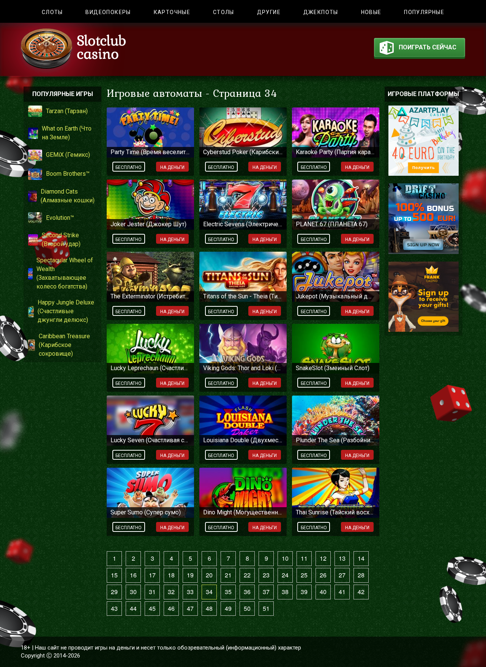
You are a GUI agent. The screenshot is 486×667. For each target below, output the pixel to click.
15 (114, 575)
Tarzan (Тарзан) (67, 111)
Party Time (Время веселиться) (150, 152)
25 (304, 575)
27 (342, 575)
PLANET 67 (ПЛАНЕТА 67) (332, 224)
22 (247, 575)
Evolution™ (60, 217)
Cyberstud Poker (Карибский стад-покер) (243, 152)
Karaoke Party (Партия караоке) (336, 152)
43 (114, 608)
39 (304, 591)
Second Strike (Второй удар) (61, 240)
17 (152, 575)
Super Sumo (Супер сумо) (145, 512)
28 (361, 575)
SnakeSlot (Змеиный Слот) (332, 368)
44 (133, 608)
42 (361, 591)
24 (285, 575)
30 (133, 591)
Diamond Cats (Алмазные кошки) (68, 196)
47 (190, 608)
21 (228, 575)
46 (171, 608)
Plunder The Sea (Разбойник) (336, 440)
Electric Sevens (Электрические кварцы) (243, 224)
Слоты (52, 12)
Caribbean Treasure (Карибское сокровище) (64, 345)
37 (266, 591)
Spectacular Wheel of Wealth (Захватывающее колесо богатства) (64, 273)
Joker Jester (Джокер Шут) (148, 224)
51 (266, 608)
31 (152, 591)
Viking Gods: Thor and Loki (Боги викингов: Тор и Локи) (243, 368)
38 (285, 591)
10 (285, 558)
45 (152, 608)
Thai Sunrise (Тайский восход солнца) (336, 512)
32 (171, 591)
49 (228, 608)
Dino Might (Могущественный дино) (243, 512)
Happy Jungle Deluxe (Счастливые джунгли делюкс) (66, 311)
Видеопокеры (108, 12)
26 (323, 575)
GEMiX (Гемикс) (68, 154)
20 (209, 575)
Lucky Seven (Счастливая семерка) (150, 440)
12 (323, 558)
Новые (371, 12)
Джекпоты (320, 12)
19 (190, 575)
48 (209, 608)
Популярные (424, 12)
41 (342, 591)
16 (133, 575)
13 (342, 558)
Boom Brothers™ (68, 173)
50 (247, 608)
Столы (223, 12)
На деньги (172, 167)
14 (361, 558)
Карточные (172, 12)
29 (114, 591)
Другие (269, 12)
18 (171, 575)
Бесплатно (128, 167)
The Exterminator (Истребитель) (150, 296)
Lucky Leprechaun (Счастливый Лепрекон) (150, 368)
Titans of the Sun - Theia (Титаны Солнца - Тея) (243, 296)
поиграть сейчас (427, 47)
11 (304, 558)
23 (266, 575)
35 (228, 591)
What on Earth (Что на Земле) (67, 133)
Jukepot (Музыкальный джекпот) (336, 296)
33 (190, 591)
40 (323, 591)
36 (247, 591)
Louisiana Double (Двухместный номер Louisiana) (243, 440)
